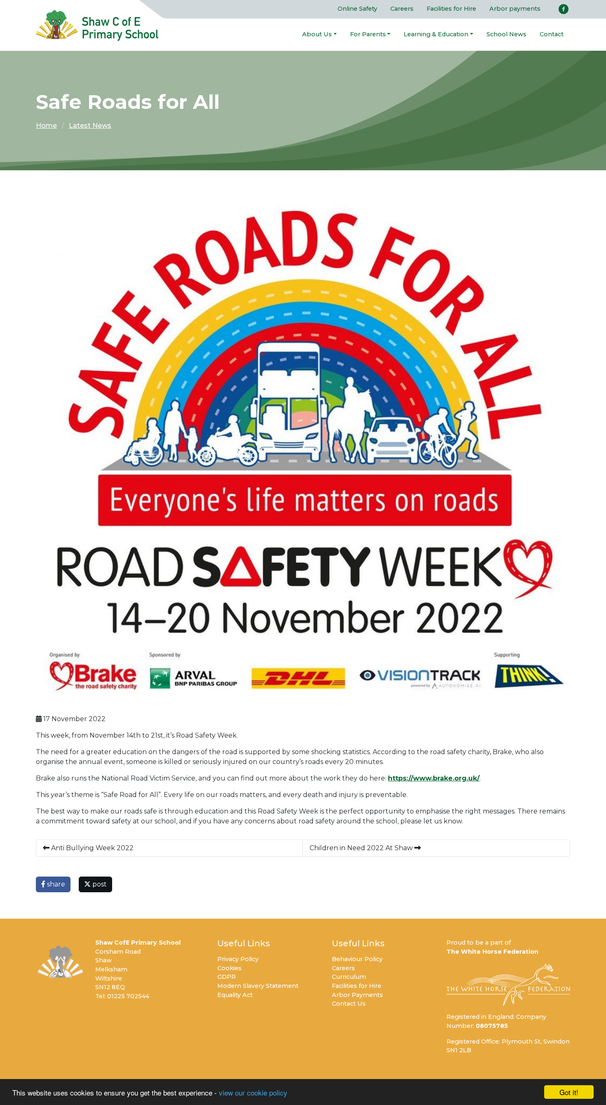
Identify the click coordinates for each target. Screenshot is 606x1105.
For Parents (368, 34)
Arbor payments (514, 8)
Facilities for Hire (451, 8)
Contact (552, 34)
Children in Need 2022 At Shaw (362, 848)
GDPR (226, 976)
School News (506, 34)
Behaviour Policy (357, 959)
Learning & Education (436, 34)
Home (46, 125)
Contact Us (349, 1003)
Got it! (568, 1092)
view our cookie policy (253, 1092)
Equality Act (235, 995)
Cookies (229, 968)
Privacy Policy (237, 959)
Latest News (90, 125)
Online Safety (357, 8)
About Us (317, 34)
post (99, 884)
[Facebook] (563, 9)
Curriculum (349, 976)
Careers (401, 8)
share (55, 884)
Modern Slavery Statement (257, 986)
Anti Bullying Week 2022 (91, 848)
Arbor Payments (357, 995)
